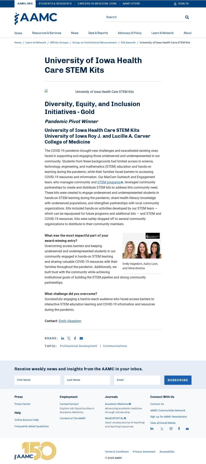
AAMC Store (131, 3)
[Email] (83, 338)
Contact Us (157, 404)
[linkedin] (151, 429)
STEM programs (109, 182)
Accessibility (167, 452)
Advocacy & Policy (130, 33)
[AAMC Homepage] (35, 451)
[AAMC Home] (35, 19)
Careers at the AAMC (73, 418)
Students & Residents (55, 3)
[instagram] (171, 429)
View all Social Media (163, 423)
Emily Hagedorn (70, 321)
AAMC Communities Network (167, 410)
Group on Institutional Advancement (94, 42)
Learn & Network (162, 33)
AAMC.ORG (25, 3)
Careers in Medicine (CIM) (97, 3)
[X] (70, 338)
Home (18, 33)
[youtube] (187, 429)
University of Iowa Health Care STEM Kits (165, 42)
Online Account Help (26, 420)
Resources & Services (46, 33)
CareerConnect (69, 404)
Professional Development (79, 346)
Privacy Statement (144, 452)
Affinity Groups (59, 42)
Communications (115, 346)
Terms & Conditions (117, 452)
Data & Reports (98, 33)
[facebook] (179, 429)
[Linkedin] (64, 338)
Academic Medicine (117, 404)
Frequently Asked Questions (31, 426)
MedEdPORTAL (114, 418)
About (188, 33)
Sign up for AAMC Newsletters (168, 417)
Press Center (22, 404)
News (74, 33)
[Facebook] (76, 338)
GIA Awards (128, 42)
